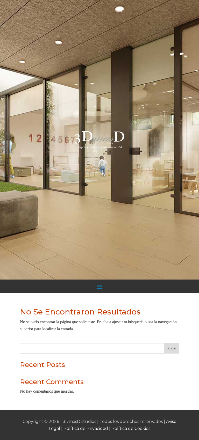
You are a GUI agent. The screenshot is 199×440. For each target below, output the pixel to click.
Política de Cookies (130, 428)
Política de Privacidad (85, 428)
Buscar (171, 348)
